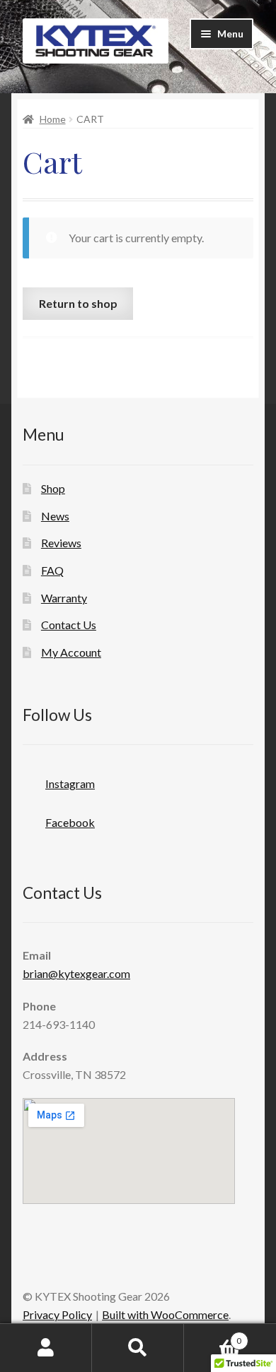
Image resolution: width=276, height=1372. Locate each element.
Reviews (61, 542)
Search (138, 1348)
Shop (53, 488)
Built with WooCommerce (165, 1314)
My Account (71, 652)
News (55, 516)
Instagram (70, 783)
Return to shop (78, 303)
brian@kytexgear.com (76, 973)
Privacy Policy (57, 1314)
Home (53, 119)
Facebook (70, 822)
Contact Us (68, 624)
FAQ (52, 570)
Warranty (64, 597)
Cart (212, 1336)
